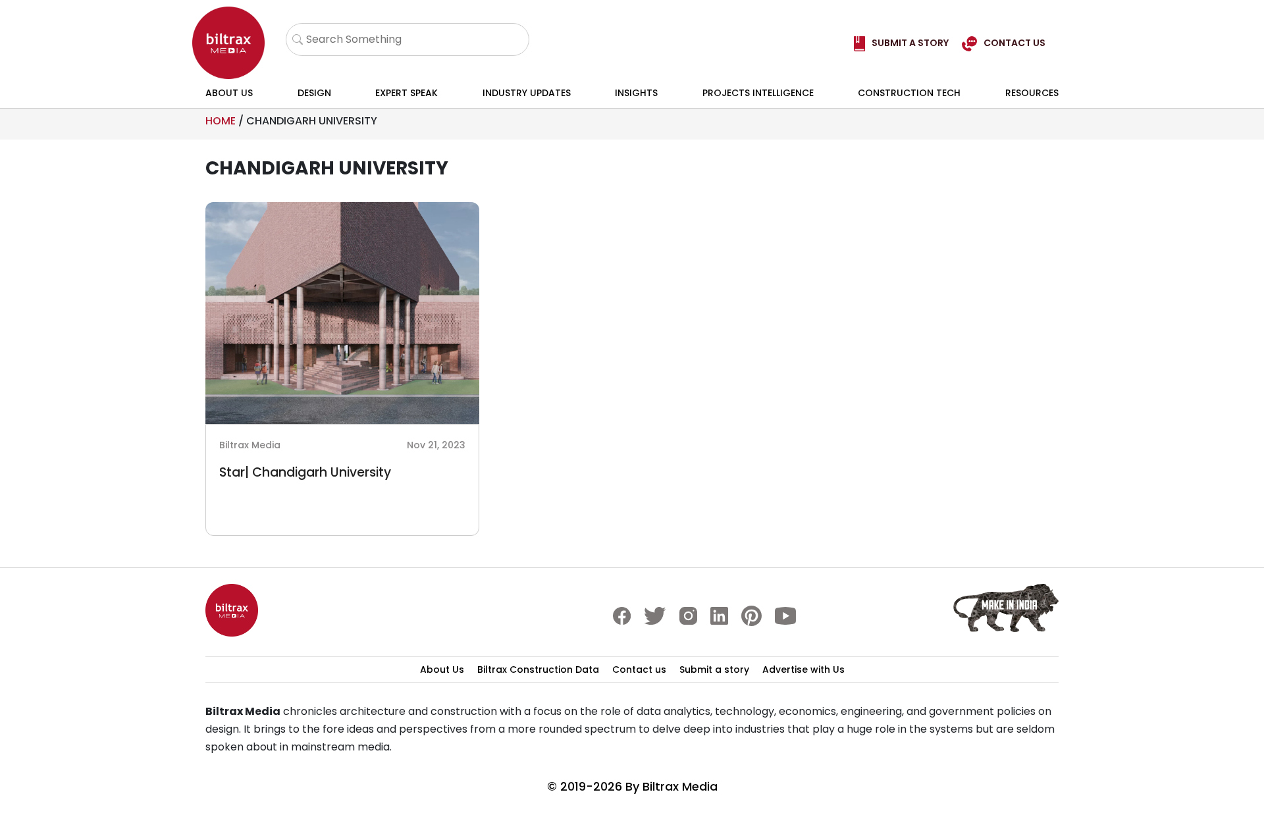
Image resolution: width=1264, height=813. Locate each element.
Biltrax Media (680, 786)
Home (220, 120)
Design (314, 92)
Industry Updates (527, 92)
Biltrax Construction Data (538, 669)
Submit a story (714, 669)
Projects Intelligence (758, 92)
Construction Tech (909, 92)
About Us (229, 92)
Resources (1032, 92)
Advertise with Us (803, 669)
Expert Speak (406, 92)
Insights (636, 92)
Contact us (639, 669)
